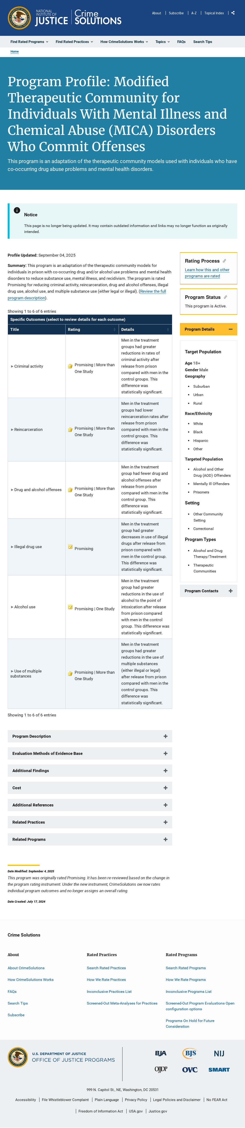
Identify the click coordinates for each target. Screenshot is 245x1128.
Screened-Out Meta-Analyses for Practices (122, 1003)
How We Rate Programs (186, 979)
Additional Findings (30, 770)
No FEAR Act (216, 1100)
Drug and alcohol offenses (38, 489)
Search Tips (18, 1003)
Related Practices (28, 822)
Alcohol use (24, 606)
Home (15, 51)
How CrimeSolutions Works (31, 979)
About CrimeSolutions (26, 968)
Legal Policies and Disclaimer (176, 1100)
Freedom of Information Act (100, 1111)
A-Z (194, 13)
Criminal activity (28, 366)
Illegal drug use (28, 546)
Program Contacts (201, 590)
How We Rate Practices (106, 979)
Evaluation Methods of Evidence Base (47, 753)
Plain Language (107, 1100)
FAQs (12, 991)
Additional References (33, 805)
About (156, 13)
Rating (74, 329)
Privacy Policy (136, 1100)
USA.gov (136, 1111)
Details (127, 329)
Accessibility (25, 1100)
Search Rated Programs (186, 968)
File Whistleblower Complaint (65, 1100)
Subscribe (176, 13)
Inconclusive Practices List (109, 991)
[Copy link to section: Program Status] (224, 296)
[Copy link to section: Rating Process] (223, 260)
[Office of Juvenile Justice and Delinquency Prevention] (161, 1071)
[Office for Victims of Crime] (190, 1069)
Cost (16, 787)
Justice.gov (158, 1111)
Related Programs (29, 839)
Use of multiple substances (26, 673)
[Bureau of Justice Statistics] (190, 1057)
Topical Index (214, 13)
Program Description (31, 736)
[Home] (78, 18)
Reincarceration (28, 429)
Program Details (200, 329)
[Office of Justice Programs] (19, 18)
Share (235, 13)
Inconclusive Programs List (189, 991)
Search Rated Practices (106, 968)
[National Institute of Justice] (219, 1051)
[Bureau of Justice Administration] (161, 1051)
